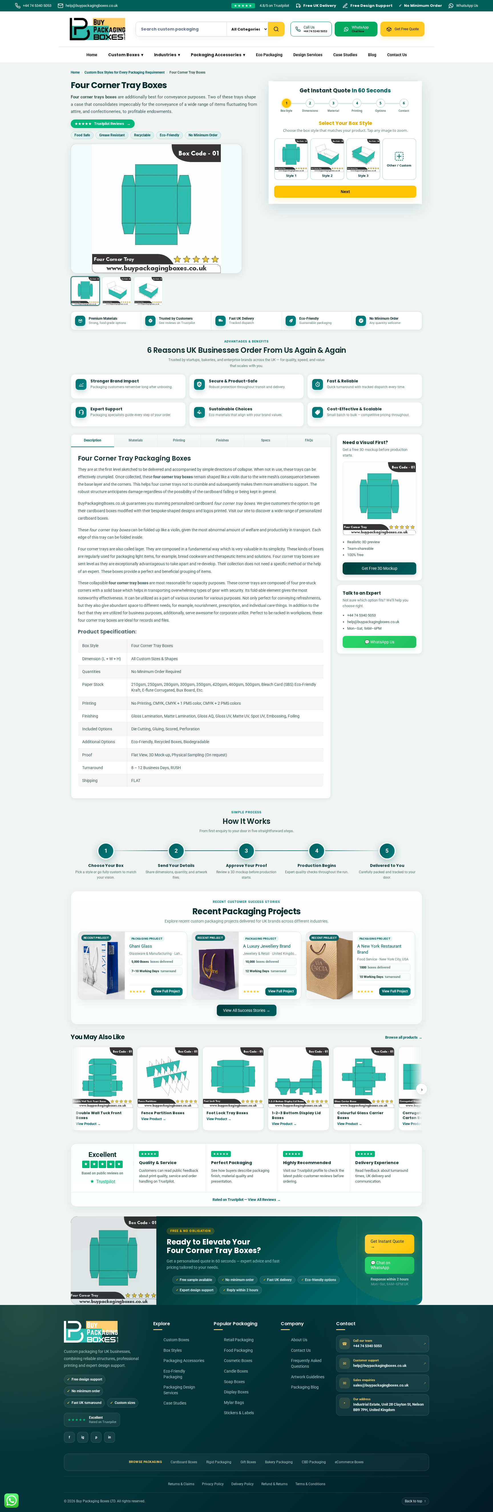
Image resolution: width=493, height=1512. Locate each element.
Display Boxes (236, 1392)
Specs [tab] (265, 440)
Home (91, 54)
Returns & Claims (181, 1484)
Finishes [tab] (222, 440)
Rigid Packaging (218, 1462)
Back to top (415, 1501)
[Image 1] (85, 290)
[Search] (276, 29)
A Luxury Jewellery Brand (266, 946)
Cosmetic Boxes (238, 1360)
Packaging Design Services (179, 1390)
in (109, 1437)
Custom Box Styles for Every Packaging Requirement (124, 72)
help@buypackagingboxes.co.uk (92, 5)
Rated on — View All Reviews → (247, 1199)
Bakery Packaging (279, 1462)
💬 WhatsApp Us (379, 642)
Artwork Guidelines (307, 1377)
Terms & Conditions (310, 1484)
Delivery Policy (242, 1484)
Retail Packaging (239, 1339)
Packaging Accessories (218, 55)
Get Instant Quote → (387, 1244)
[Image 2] (116, 290)
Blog (372, 54)
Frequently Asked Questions (306, 1363)
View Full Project (167, 991)
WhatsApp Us (467, 5)
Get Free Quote (407, 29)
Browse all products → (403, 1037)
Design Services (307, 54)
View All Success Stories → (246, 1010)
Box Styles (172, 1350)
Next (345, 191)
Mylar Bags (234, 1402)
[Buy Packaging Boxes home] (99, 29)
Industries (167, 55)
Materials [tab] (136, 440)
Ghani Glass (140, 946)
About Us (299, 1339)
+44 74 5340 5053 (37, 5)
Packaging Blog (305, 1387)
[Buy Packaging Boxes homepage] (91, 1332)
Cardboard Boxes (184, 1462)
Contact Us (397, 54)
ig (82, 1437)
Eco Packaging (269, 54)
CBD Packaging (314, 1462)
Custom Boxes (125, 55)
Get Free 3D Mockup (379, 568)
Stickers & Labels (239, 1412)
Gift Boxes (248, 1462)
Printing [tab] (179, 440)
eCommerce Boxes (349, 1462)
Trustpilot (105, 1181)
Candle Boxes (236, 1371)
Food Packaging (238, 1350)
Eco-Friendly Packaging (174, 1374)
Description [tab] (92, 440)
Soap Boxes (234, 1381)
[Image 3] (148, 290)
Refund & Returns (274, 1484)
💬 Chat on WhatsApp (380, 1265)
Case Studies (345, 54)
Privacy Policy (213, 1484)
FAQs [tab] (309, 440)
